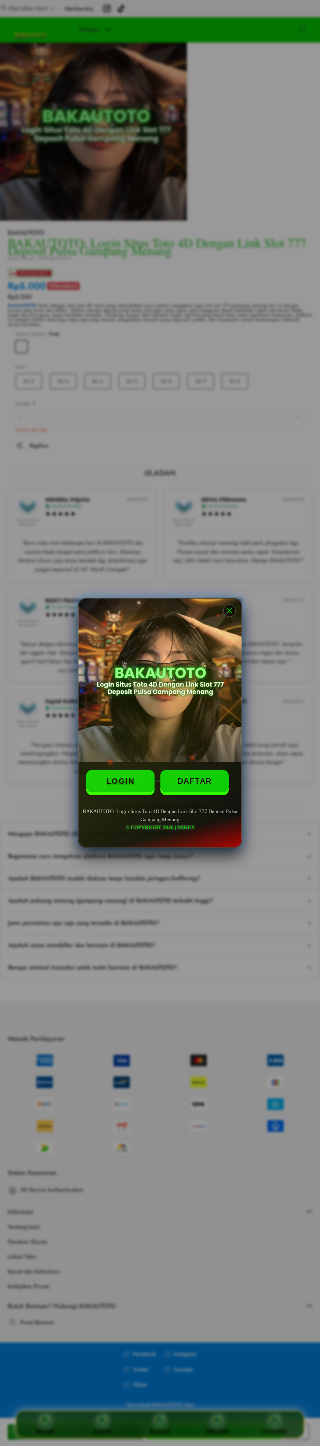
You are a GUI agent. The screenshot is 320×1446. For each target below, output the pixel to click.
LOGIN (121, 781)
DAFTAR (195, 781)
